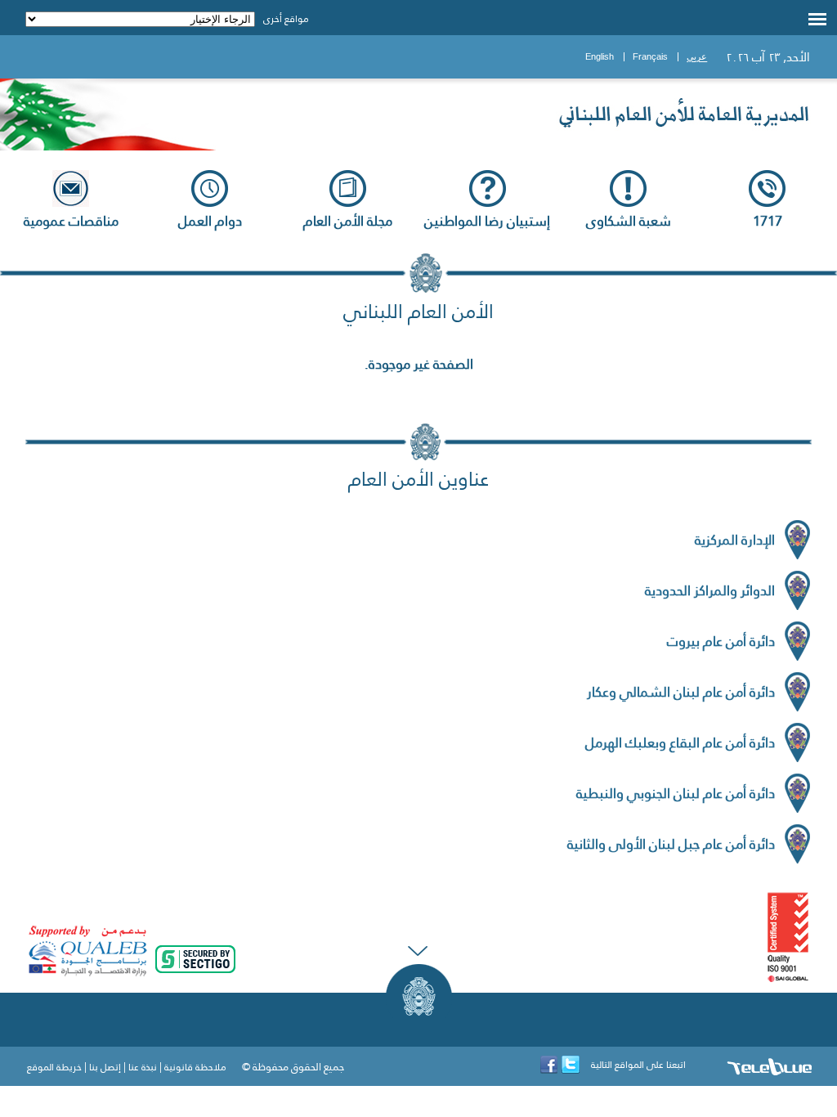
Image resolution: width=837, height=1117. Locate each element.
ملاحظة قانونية (195, 1067)
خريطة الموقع (54, 1067)
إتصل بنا (105, 1067)
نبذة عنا (142, 1067)
